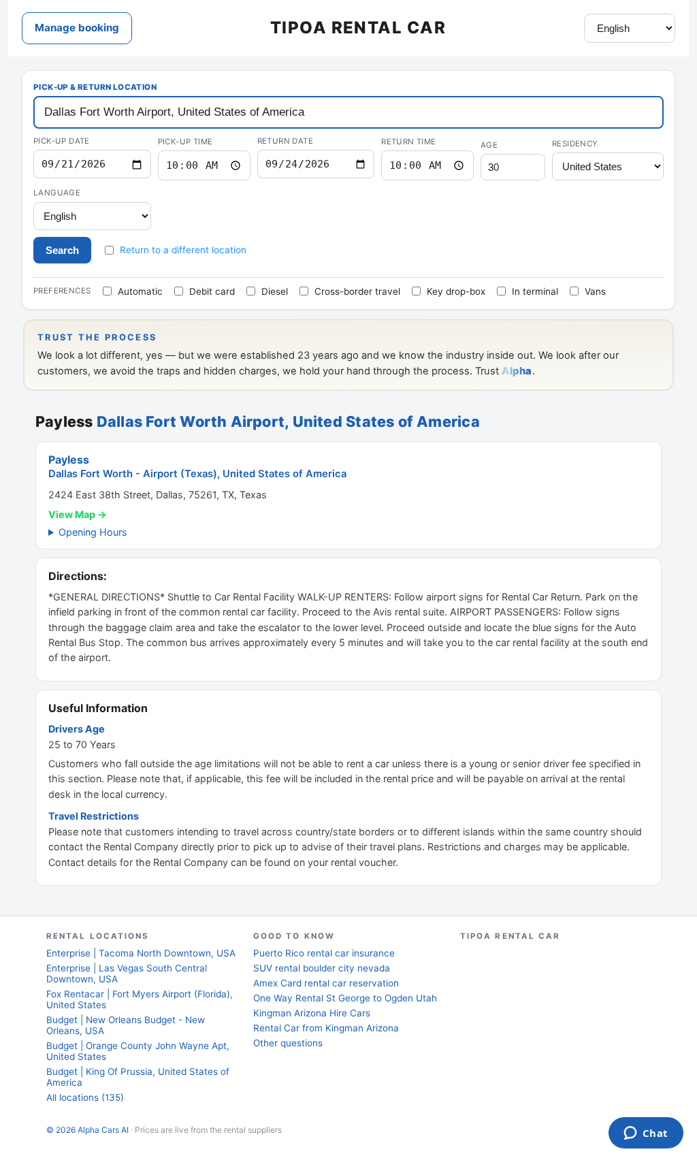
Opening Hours (93, 532)
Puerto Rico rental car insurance (324, 953)
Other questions (288, 1043)
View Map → (77, 514)
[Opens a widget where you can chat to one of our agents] (645, 1134)
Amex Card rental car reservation (326, 983)
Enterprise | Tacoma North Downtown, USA (141, 953)
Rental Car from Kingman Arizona (326, 1028)
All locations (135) (85, 1097)
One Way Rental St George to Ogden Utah (345, 998)
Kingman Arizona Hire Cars (311, 1013)
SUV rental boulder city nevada (321, 968)
